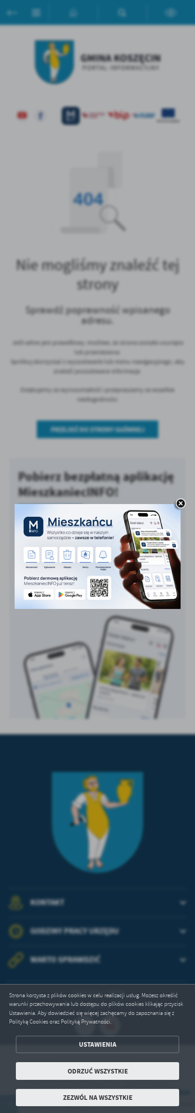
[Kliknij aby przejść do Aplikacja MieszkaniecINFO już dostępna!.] (97, 556)
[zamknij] (180, 504)
